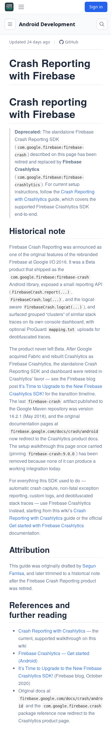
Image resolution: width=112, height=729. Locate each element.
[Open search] (101, 24)
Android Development (47, 24)
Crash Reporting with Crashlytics (51, 630)
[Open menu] (10, 24)
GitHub (71, 42)
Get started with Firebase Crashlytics (46, 525)
